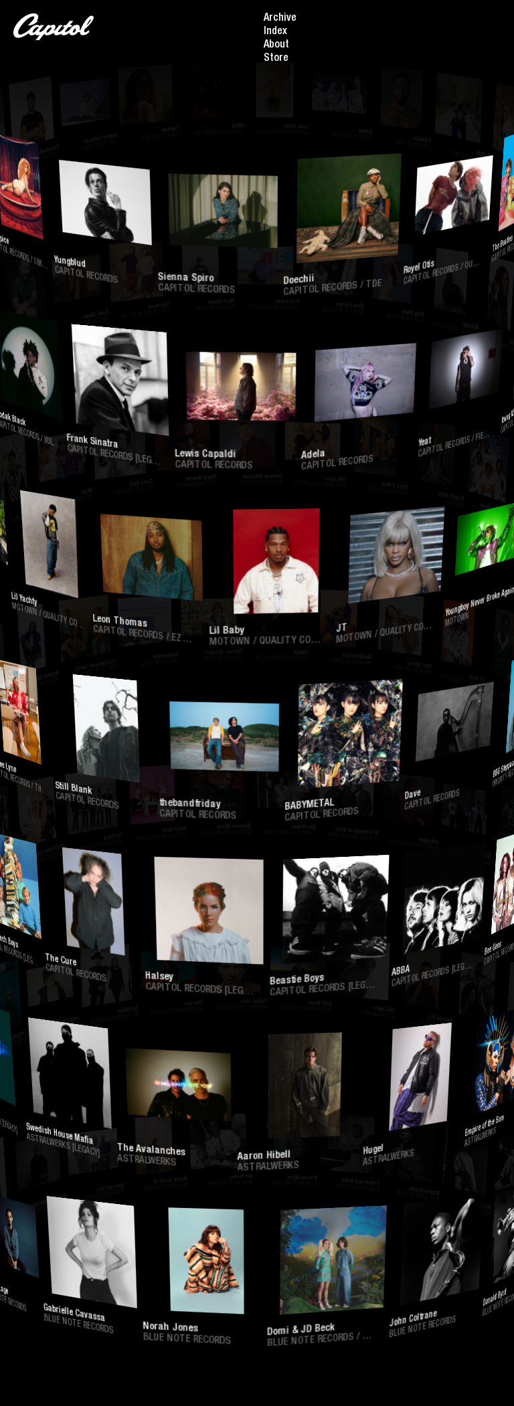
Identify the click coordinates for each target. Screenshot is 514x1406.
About (276, 45)
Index (275, 32)
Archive (280, 18)
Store (276, 59)
